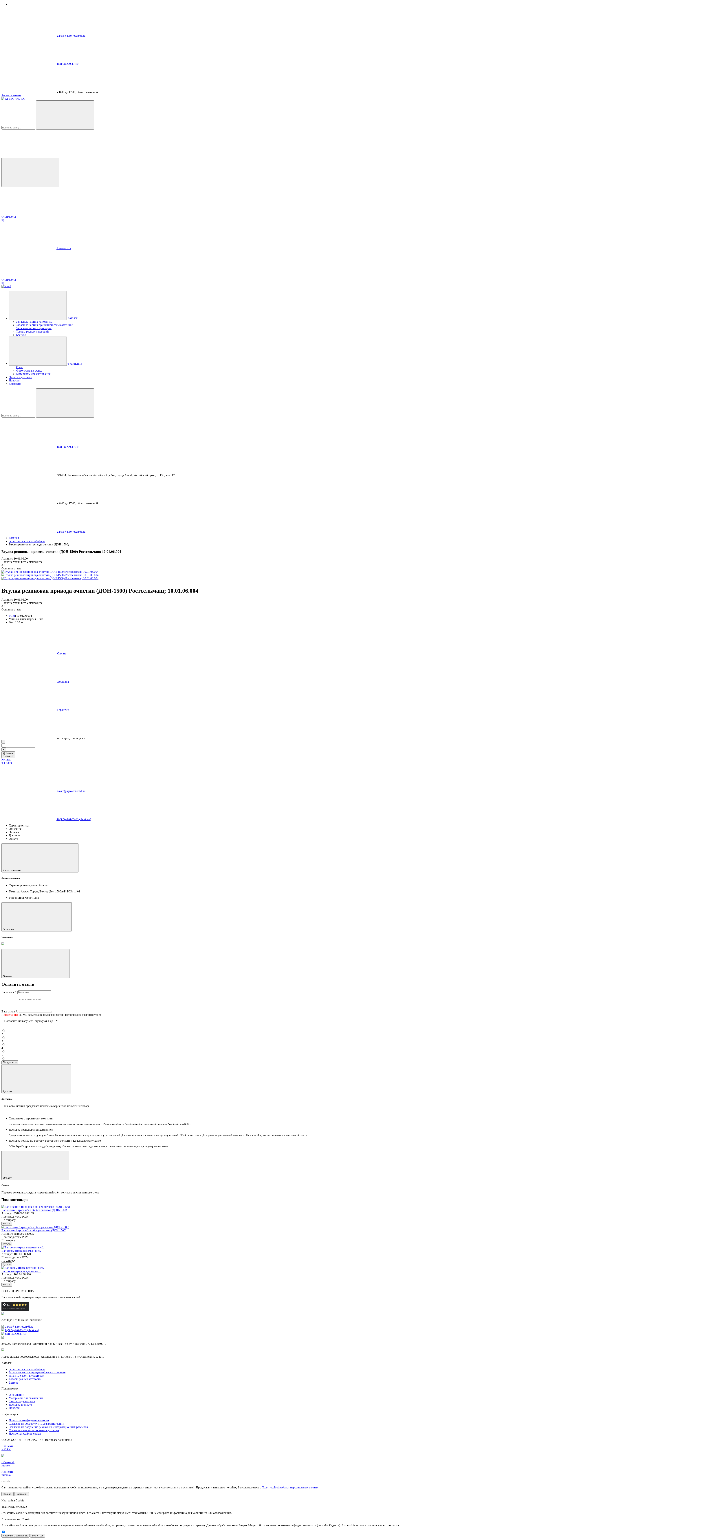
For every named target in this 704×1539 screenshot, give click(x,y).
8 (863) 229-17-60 (67, 63)
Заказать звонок (11, 95)
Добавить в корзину (8, 754)
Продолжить (10, 1062)
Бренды (21, 334)
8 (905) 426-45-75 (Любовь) (74, 819)
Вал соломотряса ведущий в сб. (21, 1271)
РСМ (12, 615)
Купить (7, 1223)
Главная (14, 537)
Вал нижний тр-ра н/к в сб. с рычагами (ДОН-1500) (33, 1230)
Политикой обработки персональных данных (290, 1487)
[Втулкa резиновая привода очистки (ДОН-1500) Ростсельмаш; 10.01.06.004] (49, 571)
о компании (74, 363)
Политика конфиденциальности (29, 1420)
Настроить (21, 1494)
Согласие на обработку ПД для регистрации (36, 1423)
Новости (14, 380)
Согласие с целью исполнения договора (34, 1430)
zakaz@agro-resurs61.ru (71, 35)
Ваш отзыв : (9, 1011)
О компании (16, 1394)
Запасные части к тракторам (34, 328)
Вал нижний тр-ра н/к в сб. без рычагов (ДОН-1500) (34, 1210)
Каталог (72, 318)
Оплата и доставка (20, 377)
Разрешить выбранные (15, 1535)
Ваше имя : (9, 992)
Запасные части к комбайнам (34, 321)
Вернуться (37, 1535)
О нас (19, 367)
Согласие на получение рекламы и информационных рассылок (48, 1427)
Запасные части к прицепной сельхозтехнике (44, 324)
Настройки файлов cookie (25, 1433)
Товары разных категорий (32, 331)
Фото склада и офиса (29, 370)
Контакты (15, 383)
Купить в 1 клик (6, 761)
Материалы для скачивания (33, 373)
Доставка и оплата (20, 1404)
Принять (7, 1494)
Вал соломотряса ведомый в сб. (21, 1250)
